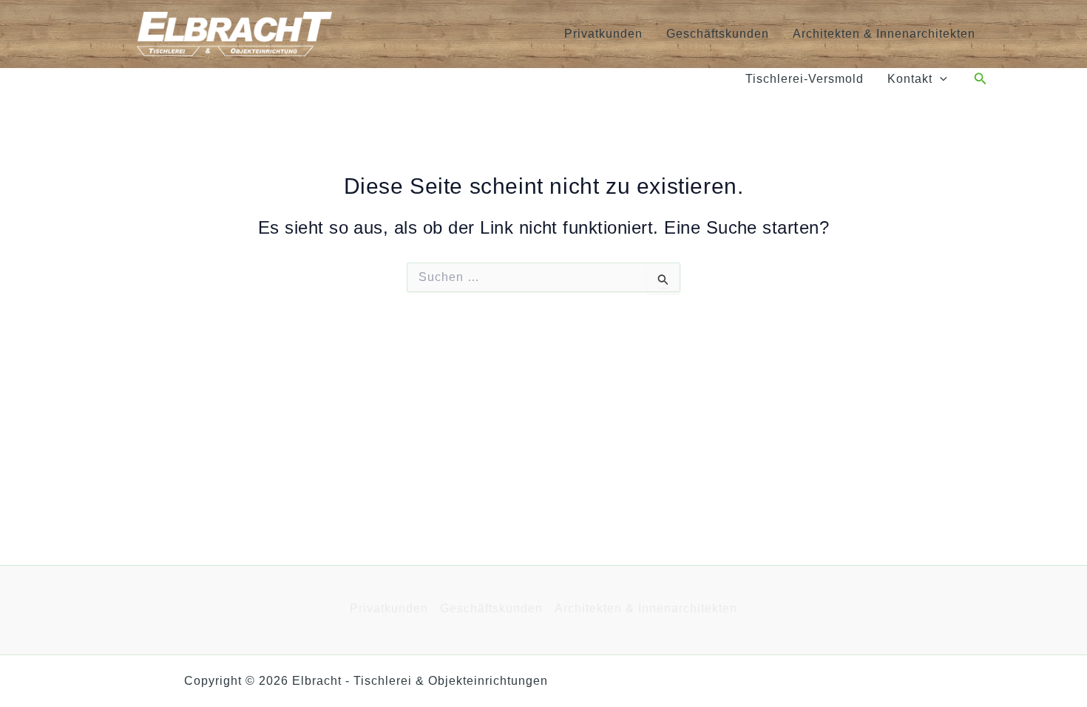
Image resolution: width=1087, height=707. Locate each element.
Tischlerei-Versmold (804, 78)
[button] (939, 79)
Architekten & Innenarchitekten (884, 33)
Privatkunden (603, 33)
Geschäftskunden (717, 33)
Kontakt (909, 78)
